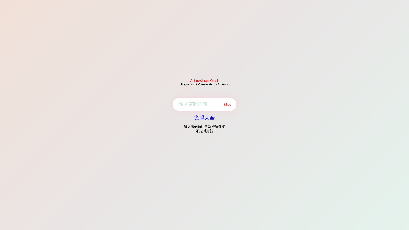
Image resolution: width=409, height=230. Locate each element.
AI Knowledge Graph (204, 80)
